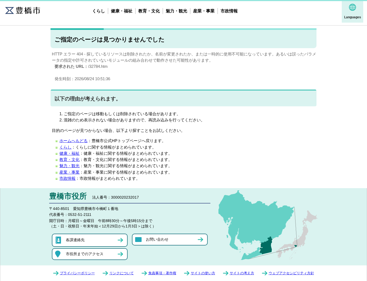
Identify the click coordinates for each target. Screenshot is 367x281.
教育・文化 (149, 11)
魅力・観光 (176, 11)
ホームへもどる (73, 140)
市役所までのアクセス (84, 254)
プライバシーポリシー (77, 273)
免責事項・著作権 (162, 273)
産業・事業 (204, 11)
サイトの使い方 (203, 273)
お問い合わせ (157, 239)
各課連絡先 (75, 240)
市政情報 (229, 11)
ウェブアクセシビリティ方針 (291, 273)
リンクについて (121, 273)
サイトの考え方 (242, 273)
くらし (98, 11)
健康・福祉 (121, 11)
